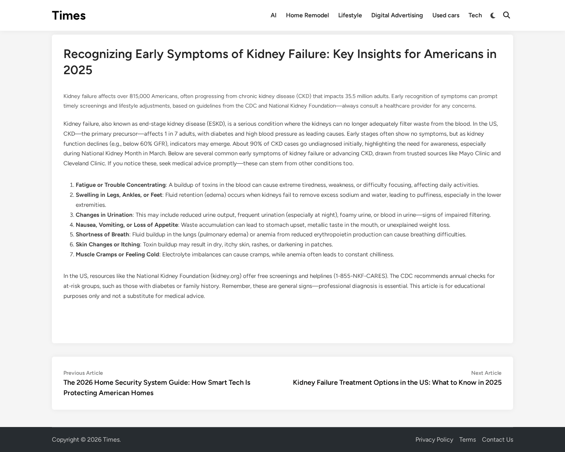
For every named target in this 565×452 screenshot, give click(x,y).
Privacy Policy (434, 439)
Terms (467, 439)
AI (274, 15)
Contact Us (497, 439)
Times (69, 15)
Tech (475, 15)
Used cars (445, 15)
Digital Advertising (397, 15)
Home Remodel (307, 15)
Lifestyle (350, 15)
